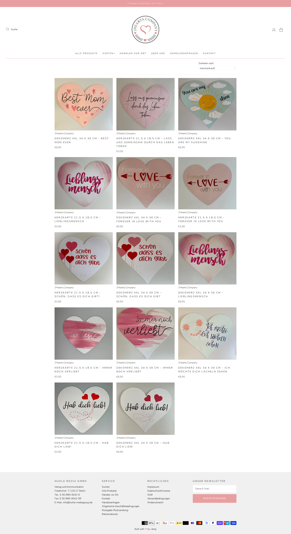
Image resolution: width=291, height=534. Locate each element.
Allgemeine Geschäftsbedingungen (120, 506)
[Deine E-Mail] (214, 489)
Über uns (158, 53)
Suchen (106, 487)
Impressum (153, 487)
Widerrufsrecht (155, 502)
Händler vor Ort (133, 53)
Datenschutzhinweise (158, 490)
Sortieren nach (206, 63)
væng (153, 529)
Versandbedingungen (158, 498)
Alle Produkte (86, 53)
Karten (108, 53)
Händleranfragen (184, 53)
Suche (14, 29)
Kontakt (209, 53)
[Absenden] (9, 29)
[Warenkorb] (281, 29)
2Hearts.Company (64, 133)
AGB (150, 494)
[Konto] (274, 29)
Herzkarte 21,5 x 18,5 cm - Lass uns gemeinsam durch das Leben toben (145, 142)
